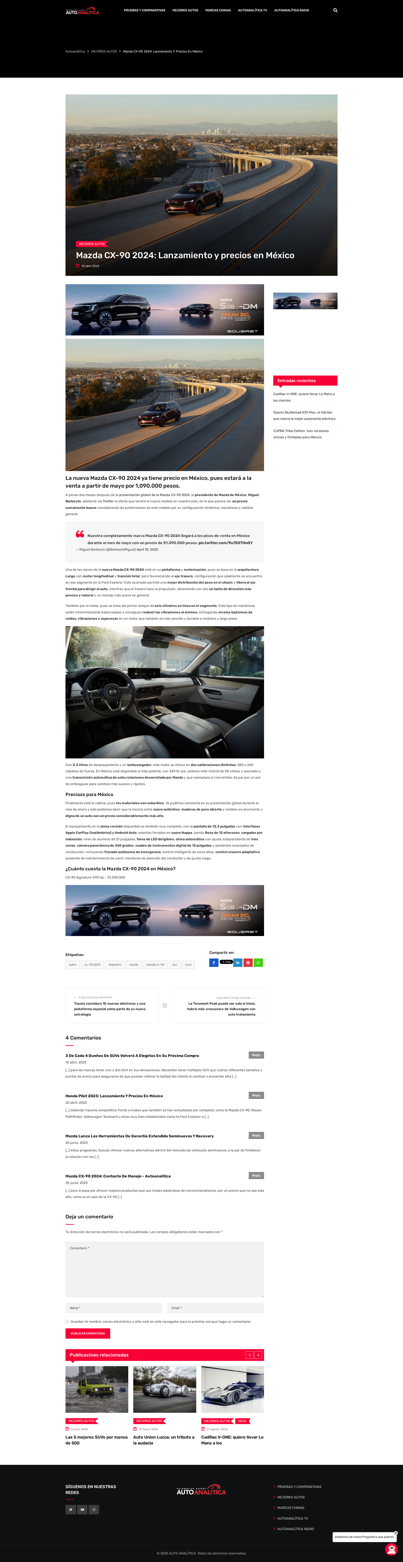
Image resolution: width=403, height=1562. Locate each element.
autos (72, 964)
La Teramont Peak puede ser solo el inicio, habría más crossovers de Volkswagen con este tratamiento (221, 1009)
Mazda (133, 964)
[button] (249, 1355)
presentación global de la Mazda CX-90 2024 (154, 495)
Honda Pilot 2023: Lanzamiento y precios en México (114, 1096)
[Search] (335, 10)
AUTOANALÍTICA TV (252, 10)
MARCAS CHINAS (218, 10)
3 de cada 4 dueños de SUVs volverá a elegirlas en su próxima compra (132, 1055)
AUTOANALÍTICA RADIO (291, 10)
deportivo (115, 964)
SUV (174, 964)
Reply (256, 1055)
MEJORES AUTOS (185, 10)
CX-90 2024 (92, 964)
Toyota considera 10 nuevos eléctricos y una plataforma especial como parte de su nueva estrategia (109, 1009)
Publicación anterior (95, 997)
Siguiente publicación (234, 997)
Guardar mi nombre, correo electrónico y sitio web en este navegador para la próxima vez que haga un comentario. (161, 1322)
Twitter (108, 501)
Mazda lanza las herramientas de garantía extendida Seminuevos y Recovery (139, 1136)
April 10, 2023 (147, 549)
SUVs (188, 964)
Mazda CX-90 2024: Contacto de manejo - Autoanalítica (118, 1176)
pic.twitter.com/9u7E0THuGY (226, 543)
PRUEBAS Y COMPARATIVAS (144, 10)
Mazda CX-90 (155, 964)
